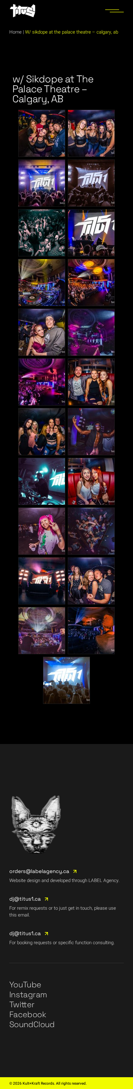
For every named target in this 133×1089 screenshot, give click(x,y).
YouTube (25, 984)
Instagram (28, 994)
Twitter (21, 1004)
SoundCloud (32, 1024)
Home (15, 32)
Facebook (27, 1014)
